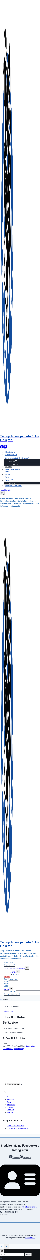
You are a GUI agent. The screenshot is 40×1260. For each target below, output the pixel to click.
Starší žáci (12, 972)
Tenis (7, 477)
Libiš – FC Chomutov (15, 1126)
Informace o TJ (11, 455)
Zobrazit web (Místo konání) (13, 1049)
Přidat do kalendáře (14, 1084)
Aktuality (15, 464)
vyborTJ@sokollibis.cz (30, 1207)
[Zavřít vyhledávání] (2, 1251)
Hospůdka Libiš (5, 490)
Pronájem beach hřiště (13, 486)
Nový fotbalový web (12, 469)
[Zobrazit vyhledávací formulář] (2, 493)
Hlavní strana (8, 963)
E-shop (6, 983)
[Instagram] (5, 448)
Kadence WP (30, 1238)
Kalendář (7, 977)
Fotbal (6, 981)
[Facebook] (1, 448)
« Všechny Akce (9, 1011)
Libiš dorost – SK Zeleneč (17, 1128)
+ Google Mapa (30, 1046)
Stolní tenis (12, 992)
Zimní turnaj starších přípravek (14, 968)
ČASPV (6, 989)
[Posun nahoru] (2, 1247)
